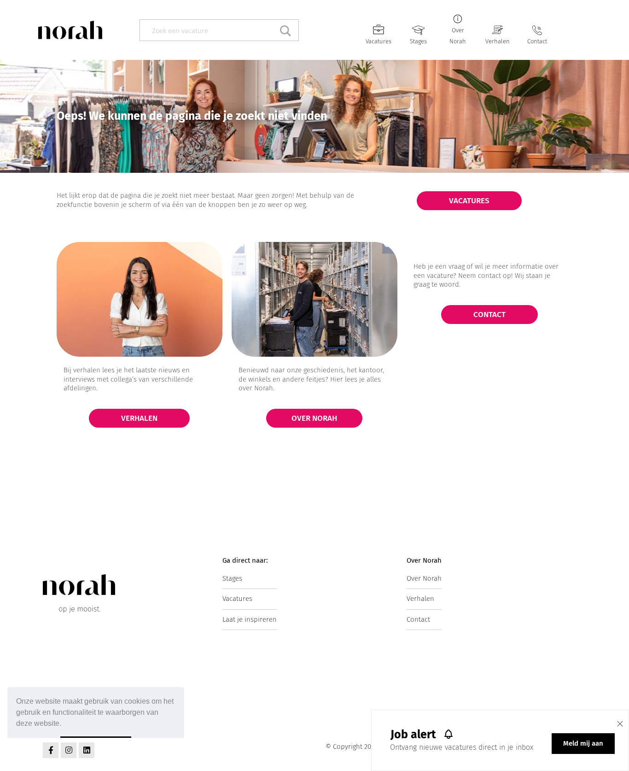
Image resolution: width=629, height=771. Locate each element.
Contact (537, 41)
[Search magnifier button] (288, 30)
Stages (418, 41)
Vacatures (378, 41)
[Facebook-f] (50, 750)
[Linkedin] (86, 750)
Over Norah (424, 578)
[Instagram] (68, 750)
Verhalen (497, 41)
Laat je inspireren (249, 619)
